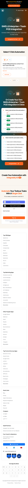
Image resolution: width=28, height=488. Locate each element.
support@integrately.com (10, 451)
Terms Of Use (17, 483)
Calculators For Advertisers (9, 440)
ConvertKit (5, 300)
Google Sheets (6, 314)
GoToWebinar (6, 290)
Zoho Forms (5, 381)
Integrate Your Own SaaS (8, 428)
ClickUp (4, 324)
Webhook (5, 316)
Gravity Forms (6, 356)
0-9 (3, 467)
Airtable (5, 337)
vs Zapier (5, 413)
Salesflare (5, 255)
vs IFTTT (5, 418)
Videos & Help (6, 403)
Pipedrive (5, 253)
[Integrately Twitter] (6, 447)
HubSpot (5, 282)
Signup (4, 405)
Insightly (5, 243)
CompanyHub (6, 248)
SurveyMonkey (6, 371)
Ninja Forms (5, 376)
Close (4, 250)
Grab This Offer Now (14, 5)
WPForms (5, 373)
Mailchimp (5, 292)
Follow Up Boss (6, 240)
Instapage (5, 378)
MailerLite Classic (7, 297)
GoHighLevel (6, 285)
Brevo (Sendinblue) (7, 287)
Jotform (5, 361)
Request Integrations (8, 400)
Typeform (5, 363)
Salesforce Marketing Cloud (9, 302)
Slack (4, 329)
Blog (4, 393)
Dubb (4, 263)
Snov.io (4, 260)
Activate (7, 74)
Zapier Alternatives (7, 398)
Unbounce (5, 368)
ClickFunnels (6, 295)
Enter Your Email (6, 211)
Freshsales (5, 245)
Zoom (4, 339)
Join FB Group (15, 444)
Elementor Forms (7, 353)
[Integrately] (2, 10)
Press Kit (5, 408)
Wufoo (4, 366)
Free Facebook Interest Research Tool (8, 437)
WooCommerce (6, 327)
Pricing (4, 395)
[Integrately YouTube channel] (21, 447)
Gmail (4, 319)
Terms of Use (16, 221)
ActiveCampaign (6, 277)
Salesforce (5, 238)
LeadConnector (6, 280)
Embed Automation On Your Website (11, 430)
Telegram (5, 342)
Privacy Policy (10, 483)
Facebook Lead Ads (7, 275)
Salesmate (5, 258)
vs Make (5, 416)
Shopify (4, 322)
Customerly (5, 265)
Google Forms (6, 358)
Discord (5, 334)
